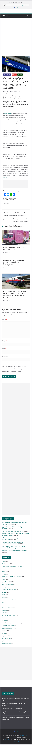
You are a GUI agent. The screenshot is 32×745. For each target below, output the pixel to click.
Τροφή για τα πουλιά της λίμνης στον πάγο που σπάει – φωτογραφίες (15, 220)
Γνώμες (4, 587)
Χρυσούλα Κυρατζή (15, 91)
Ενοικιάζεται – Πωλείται (8, 600)
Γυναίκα (4, 592)
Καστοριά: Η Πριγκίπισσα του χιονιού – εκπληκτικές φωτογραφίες (14, 263)
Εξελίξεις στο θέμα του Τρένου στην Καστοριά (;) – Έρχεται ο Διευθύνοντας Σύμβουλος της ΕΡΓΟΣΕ (14, 294)
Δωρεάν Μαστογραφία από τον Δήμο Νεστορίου (14, 248)
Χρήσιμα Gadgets (6, 643)
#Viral (3, 561)
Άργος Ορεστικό (7, 74)
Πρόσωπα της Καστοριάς (8, 625)
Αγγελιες (4, 574)
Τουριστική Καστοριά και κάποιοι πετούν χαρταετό (15, 550)
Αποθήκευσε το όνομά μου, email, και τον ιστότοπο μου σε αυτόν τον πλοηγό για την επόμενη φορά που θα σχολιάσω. (14, 369)
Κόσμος (4, 612)
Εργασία (4, 602)
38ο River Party (5, 564)
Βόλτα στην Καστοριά (7, 584)
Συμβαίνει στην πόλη (7, 628)
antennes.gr (6, 177)
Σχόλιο (4, 319)
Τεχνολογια (5, 636)
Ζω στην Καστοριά (6, 605)
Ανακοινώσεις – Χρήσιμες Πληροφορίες (12, 576)
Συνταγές (4, 630)
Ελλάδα (4, 597)
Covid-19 (4, 571)
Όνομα (4, 341)
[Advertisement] (16, 39)
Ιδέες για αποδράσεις (7, 607)
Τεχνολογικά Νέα (6, 638)
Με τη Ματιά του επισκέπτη (9, 615)
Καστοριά (14, 74)
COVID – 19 (4, 569)
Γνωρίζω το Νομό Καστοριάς (9, 589)
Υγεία (3, 641)
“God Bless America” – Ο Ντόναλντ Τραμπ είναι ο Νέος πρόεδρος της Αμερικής (16, 214)
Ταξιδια (4, 633)
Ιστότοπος (5, 356)
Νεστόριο (20, 74)
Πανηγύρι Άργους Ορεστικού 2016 (10, 623)
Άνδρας (4, 579)
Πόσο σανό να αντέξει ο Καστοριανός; (12, 531)
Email (4, 348)
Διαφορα (4, 594)
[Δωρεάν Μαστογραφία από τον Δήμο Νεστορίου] (16, 231)
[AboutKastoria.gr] (3, 16)
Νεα (3, 618)
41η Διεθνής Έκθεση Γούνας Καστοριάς (12, 566)
